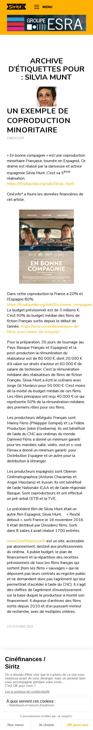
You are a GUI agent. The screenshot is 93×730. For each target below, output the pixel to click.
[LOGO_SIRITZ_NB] (18, 7)
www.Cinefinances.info (26, 541)
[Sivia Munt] (46, 97)
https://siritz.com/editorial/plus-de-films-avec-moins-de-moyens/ (43, 329)
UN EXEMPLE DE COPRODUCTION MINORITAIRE (38, 120)
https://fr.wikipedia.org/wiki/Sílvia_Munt (40, 184)
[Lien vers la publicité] (46, 22)
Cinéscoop (15, 138)
